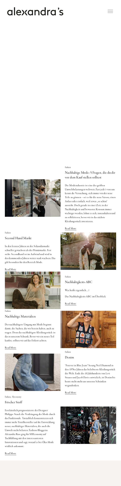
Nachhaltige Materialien (20, 316)
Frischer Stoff (13, 402)
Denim (69, 357)
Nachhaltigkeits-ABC (78, 282)
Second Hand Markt (18, 238)
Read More (70, 228)
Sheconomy (16, 396)
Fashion (68, 167)
